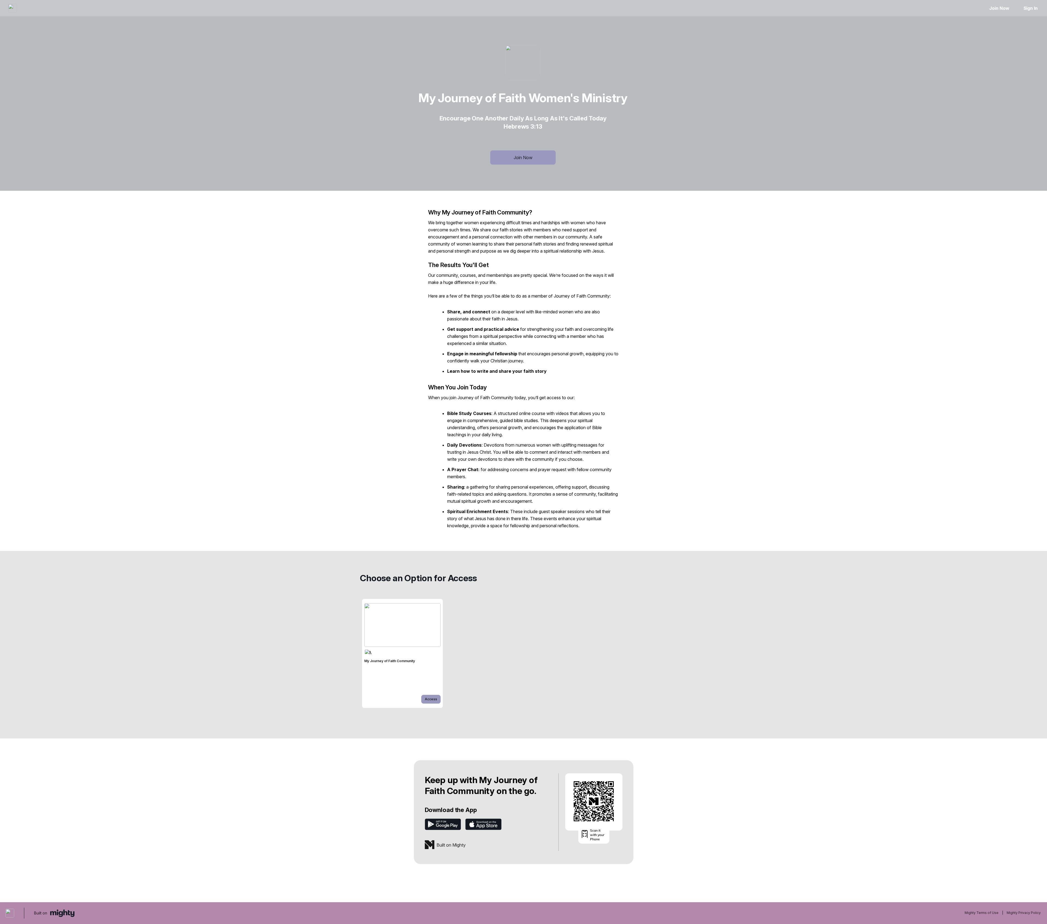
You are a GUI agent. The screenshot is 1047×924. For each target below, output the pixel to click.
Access (431, 699)
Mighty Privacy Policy (1024, 913)
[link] (402, 653)
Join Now (999, 8)
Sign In (1031, 8)
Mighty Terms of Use (981, 913)
